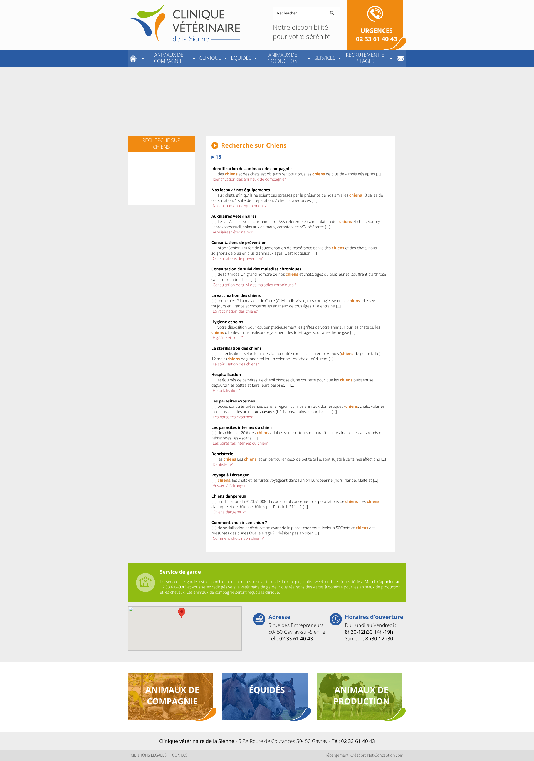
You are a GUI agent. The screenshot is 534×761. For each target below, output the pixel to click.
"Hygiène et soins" (227, 337)
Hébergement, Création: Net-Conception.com (363, 755)
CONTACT (180, 755)
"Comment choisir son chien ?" (237, 538)
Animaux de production (282, 58)
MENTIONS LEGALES (149, 755)
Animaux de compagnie (168, 58)
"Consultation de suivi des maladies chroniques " (253, 285)
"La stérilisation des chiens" (235, 364)
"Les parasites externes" (232, 417)
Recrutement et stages (365, 58)
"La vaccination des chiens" (234, 311)
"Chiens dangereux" (228, 512)
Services (324, 58)
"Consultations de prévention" (237, 258)
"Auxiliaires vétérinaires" (232, 232)
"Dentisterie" (222, 464)
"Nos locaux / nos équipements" (239, 205)
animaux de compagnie (172, 695)
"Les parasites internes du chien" (239, 443)
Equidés (240, 58)
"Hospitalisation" (225, 390)
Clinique (209, 58)
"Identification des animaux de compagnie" (248, 179)
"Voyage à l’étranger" (229, 485)
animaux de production (361, 695)
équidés (267, 689)
